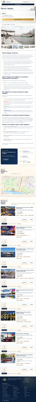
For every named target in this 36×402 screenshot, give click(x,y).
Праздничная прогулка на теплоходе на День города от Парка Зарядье (24, 228)
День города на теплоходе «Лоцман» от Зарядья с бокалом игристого (25, 208)
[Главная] (2, 24)
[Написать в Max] (30, 2)
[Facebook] (3, 400)
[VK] (6, 400)
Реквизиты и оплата (27, 392)
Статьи (25, 396)
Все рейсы (19, 223)
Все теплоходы (5, 388)
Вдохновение (22, 233)
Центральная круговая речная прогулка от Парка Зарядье (24, 290)
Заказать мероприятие (18, 4)
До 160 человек (5, 392)
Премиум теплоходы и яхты (6, 395)
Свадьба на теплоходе (16, 388)
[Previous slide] (3, 35)
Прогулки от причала (18, 19)
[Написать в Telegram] (31, 2)
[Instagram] (4, 400)
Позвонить (6, 159)
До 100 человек (5, 391)
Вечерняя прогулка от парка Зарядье (22, 333)
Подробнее (31, 219)
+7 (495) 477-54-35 (26, 378)
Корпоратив (15, 391)
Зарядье (21, 231)
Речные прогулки (16, 396)
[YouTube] (8, 400)
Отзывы (25, 391)
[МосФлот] (4, 379)
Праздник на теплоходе (17, 392)
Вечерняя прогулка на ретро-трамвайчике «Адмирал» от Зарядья (23, 313)
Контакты (25, 388)
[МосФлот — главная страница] (6, 1)
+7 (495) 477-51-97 (26, 151)
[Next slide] (33, 35)
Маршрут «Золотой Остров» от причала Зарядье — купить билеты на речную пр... (25, 355)
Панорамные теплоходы (6, 396)
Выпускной (15, 395)
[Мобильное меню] (33, 2)
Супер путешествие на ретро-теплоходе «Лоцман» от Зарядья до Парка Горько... (25, 271)
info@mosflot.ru (5, 383)
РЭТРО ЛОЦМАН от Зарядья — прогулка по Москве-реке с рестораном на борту (25, 249)
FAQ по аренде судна (27, 395)
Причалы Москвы (4, 6)
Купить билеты (24, 219)
